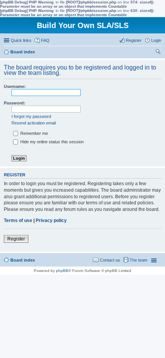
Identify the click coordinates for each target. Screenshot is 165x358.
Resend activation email (34, 123)
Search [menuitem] (158, 53)
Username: (15, 86)
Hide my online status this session (51, 141)
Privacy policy (51, 220)
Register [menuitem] (134, 40)
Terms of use (18, 220)
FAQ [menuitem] (45, 40)
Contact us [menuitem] (110, 260)
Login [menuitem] (156, 40)
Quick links (21, 40)
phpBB (62, 270)
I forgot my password (31, 116)
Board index (22, 260)
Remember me (33, 133)
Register (16, 239)
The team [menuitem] (138, 260)
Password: (14, 103)
